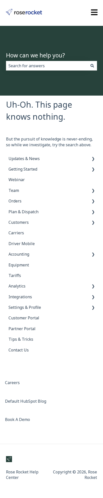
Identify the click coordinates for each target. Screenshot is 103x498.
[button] (93, 159)
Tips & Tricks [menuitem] (20, 339)
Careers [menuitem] (12, 382)
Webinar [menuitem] (16, 179)
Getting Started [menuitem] (22, 169)
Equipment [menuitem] (18, 265)
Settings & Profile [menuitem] (24, 307)
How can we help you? (35, 55)
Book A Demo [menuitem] (17, 419)
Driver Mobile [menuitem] (21, 243)
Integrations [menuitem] (20, 297)
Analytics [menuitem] (17, 286)
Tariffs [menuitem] (14, 275)
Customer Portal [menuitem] (23, 318)
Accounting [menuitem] (18, 254)
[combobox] (47, 65)
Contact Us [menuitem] (18, 350)
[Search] (92, 65)
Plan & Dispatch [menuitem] (23, 212)
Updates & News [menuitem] (24, 158)
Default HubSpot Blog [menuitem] (25, 401)
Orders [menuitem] (15, 201)
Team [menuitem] (13, 190)
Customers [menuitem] (18, 222)
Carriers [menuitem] (16, 233)
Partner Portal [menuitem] (22, 328)
